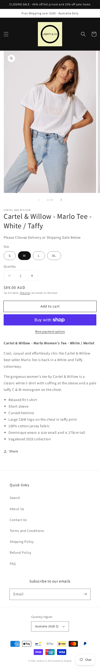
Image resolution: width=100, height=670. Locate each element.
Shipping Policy (22, 541)
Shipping (25, 292)
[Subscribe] (85, 594)
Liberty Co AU (43, 660)
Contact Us (18, 520)
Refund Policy (20, 552)
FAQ (13, 563)
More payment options (50, 331)
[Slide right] (61, 199)
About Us (17, 509)
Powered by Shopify (61, 660)
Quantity (10, 266)
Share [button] (13, 451)
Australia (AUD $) (47, 626)
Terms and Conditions (27, 530)
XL (54, 255)
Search (15, 498)
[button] (6, 34)
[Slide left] (39, 199)
